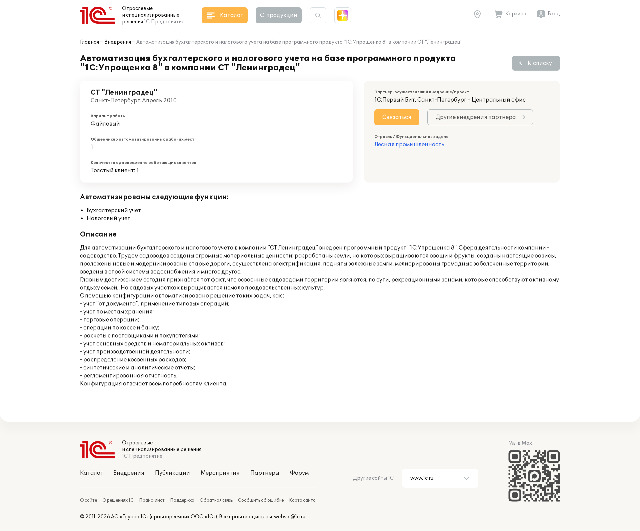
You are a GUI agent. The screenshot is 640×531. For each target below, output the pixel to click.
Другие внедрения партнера (476, 117)
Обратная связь (216, 500)
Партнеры (264, 473)
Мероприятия (220, 473)
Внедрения (117, 42)
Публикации (172, 473)
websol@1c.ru (289, 517)
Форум (299, 473)
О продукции (278, 15)
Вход (554, 14)
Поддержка (182, 500)
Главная (89, 42)
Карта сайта (302, 500)
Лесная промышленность (409, 144)
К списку (540, 63)
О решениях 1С (118, 500)
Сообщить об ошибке (261, 500)
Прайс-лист (152, 500)
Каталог (91, 473)
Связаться (396, 117)
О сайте (88, 500)
